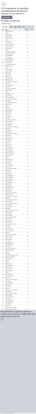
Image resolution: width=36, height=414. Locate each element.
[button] (18, 32)
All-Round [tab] (5, 27)
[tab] (11, 27)
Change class (6, 17)
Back (3, 4)
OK (2, 319)
